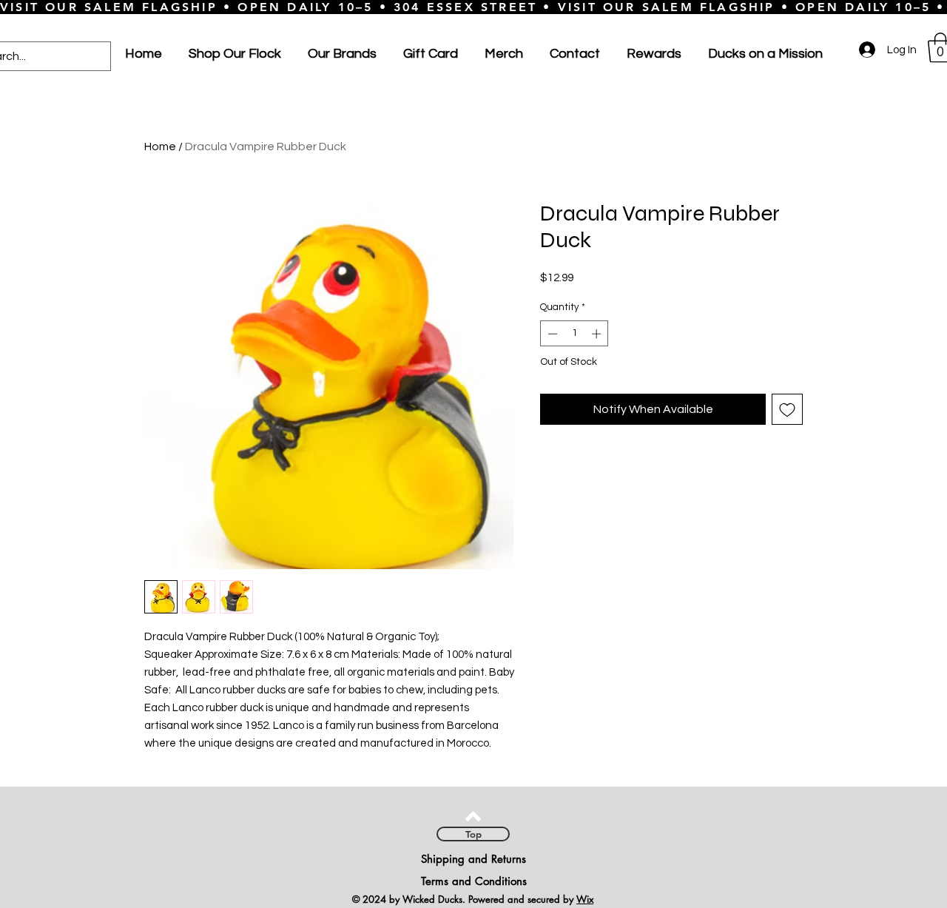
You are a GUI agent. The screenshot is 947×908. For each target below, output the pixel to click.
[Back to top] (473, 816)
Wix (584, 899)
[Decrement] (551, 333)
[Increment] (598, 333)
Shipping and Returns (473, 859)
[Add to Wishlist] (787, 409)
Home (160, 146)
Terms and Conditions (474, 881)
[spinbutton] (574, 333)
